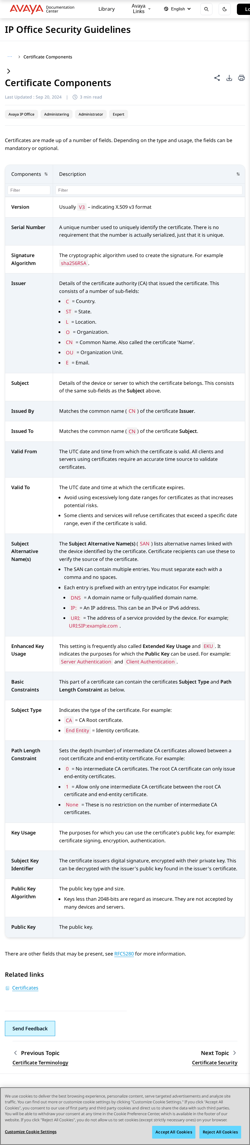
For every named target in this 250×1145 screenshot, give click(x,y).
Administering (56, 114)
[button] (29, 174)
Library (106, 8)
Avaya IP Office (21, 114)
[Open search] (206, 9)
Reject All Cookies (220, 1132)
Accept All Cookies (173, 1132)
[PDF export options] (229, 78)
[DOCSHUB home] (44, 9)
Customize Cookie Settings (30, 1131)
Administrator (91, 114)
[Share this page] (217, 78)
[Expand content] (8, 72)
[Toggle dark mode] (225, 9)
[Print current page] (241, 78)
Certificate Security (215, 1062)
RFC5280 (124, 953)
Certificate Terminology (40, 1062)
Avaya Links (138, 8)
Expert (118, 114)
